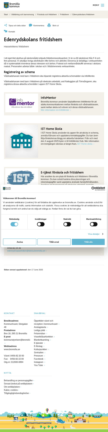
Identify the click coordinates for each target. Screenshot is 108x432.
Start (6, 14)
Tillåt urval (54, 242)
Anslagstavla (40, 327)
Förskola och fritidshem (47, 14)
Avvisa (20, 242)
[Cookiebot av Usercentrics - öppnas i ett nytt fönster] (93, 189)
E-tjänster (38, 343)
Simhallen (39, 352)
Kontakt (12, 32)
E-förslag (38, 346)
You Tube (38, 365)
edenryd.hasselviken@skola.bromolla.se (26, 251)
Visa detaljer (94, 234)
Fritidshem (64, 14)
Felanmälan (40, 333)
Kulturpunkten (41, 349)
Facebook (39, 359)
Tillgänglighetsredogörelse (16, 393)
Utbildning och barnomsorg (22, 14)
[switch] (41, 224)
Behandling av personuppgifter (18, 380)
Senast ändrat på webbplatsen (18, 384)
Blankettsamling (42, 340)
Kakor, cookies (11, 390)
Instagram (39, 362)
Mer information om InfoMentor (55, 110)
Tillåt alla (88, 242)
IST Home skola (85, 144)
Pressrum (38, 356)
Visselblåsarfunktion (43, 337)
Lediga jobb (40, 330)
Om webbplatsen (12, 387)
